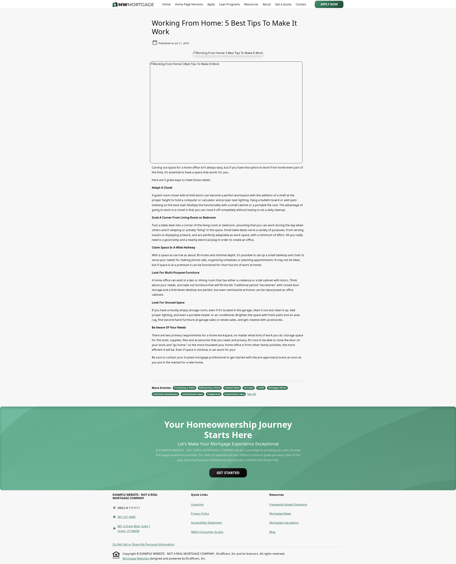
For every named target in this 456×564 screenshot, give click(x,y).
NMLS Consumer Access (207, 532)
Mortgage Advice (277, 387)
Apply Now (329, 4)
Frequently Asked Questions (288, 504)
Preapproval (213, 394)
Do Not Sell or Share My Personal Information (143, 544)
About (267, 4)
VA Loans (248, 387)
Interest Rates (232, 387)
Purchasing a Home (184, 387)
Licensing (197, 504)
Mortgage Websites (136, 558)
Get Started (228, 472)
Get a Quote (283, 4)
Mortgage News (280, 514)
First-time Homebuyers (165, 394)
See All (251, 394)
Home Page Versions (189, 4)
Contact (301, 4)
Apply (211, 4)
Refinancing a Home (209, 387)
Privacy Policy (200, 514)
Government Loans (234, 394)
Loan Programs (229, 4)
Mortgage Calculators (284, 523)
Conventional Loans (192, 394)
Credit (261, 387)
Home (166, 4)
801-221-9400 (126, 517)
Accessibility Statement (206, 523)
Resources (251, 4)
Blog (272, 532)
